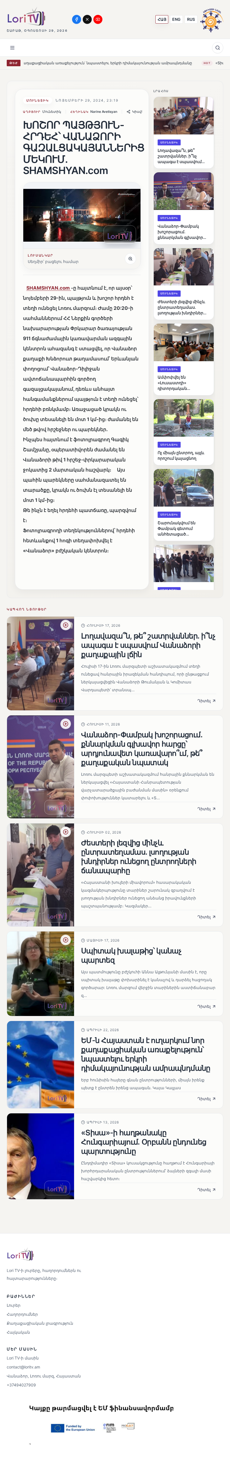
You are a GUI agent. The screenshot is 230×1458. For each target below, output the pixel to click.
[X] (87, 19)
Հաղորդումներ (22, 1314)
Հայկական (18, 1332)
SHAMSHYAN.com (48, 288)
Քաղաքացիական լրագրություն (40, 1323)
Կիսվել (138, 111)
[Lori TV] (26, 16)
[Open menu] (12, 47)
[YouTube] (97, 19)
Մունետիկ (37, 100)
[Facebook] (76, 19)
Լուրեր (13, 1305)
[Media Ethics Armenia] (211, 19)
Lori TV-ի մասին (23, 1358)
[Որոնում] (217, 47)
